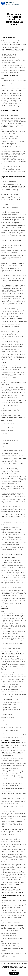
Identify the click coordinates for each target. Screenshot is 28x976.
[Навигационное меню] (26, 3)
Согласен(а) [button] (14, 973)
